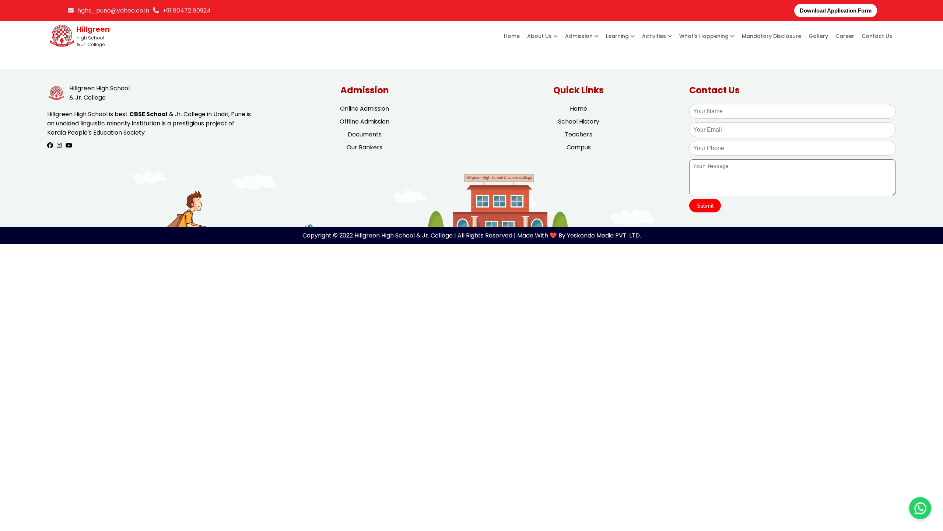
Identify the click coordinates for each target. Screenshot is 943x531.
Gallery (818, 36)
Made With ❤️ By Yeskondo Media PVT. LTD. (579, 235)
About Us (540, 36)
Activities (654, 36)
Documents (365, 134)
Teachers (578, 134)
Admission (579, 36)
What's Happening (704, 36)
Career (844, 36)
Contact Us (877, 36)
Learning (618, 36)
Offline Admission (364, 121)
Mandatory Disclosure (771, 36)
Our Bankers (364, 147)
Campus (579, 147)
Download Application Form (836, 10)
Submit (705, 205)
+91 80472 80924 (186, 10)
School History (578, 121)
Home (512, 36)
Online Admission (364, 108)
